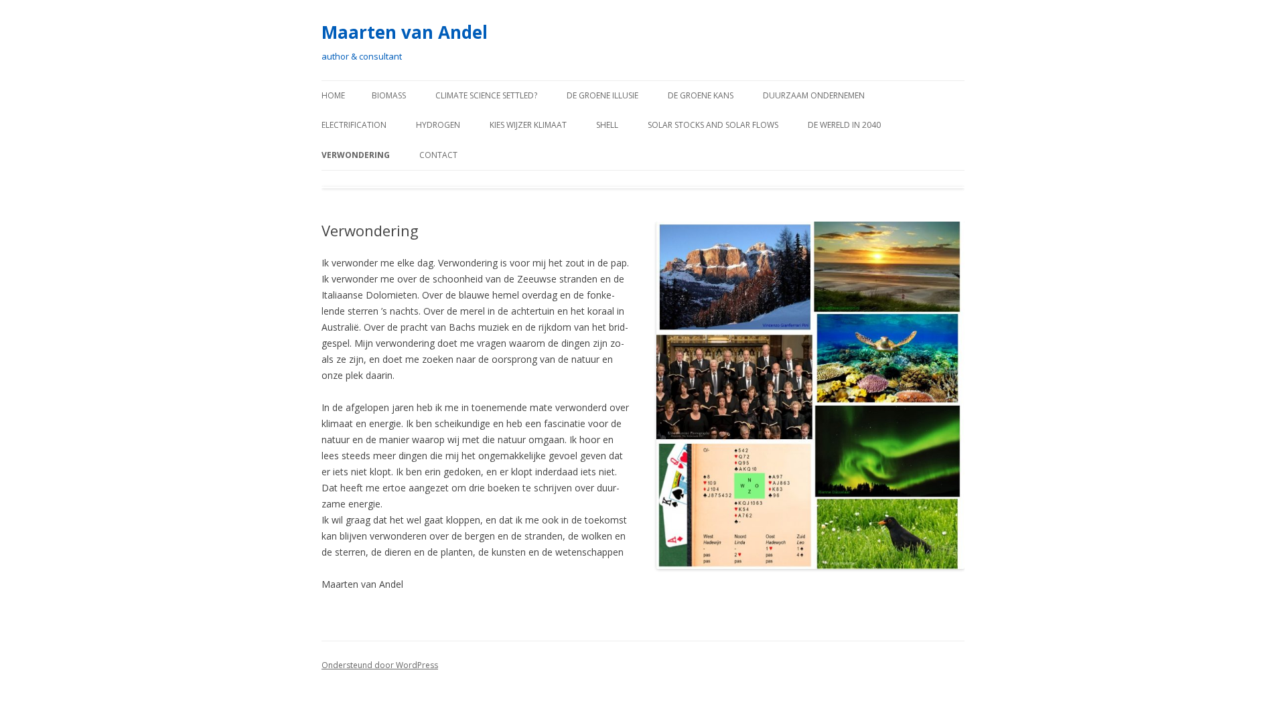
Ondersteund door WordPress (380, 665)
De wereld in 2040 (844, 125)
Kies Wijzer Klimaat (528, 125)
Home (333, 95)
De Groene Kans (700, 95)
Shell (607, 125)
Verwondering (356, 155)
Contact (438, 155)
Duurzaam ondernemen (814, 95)
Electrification (354, 125)
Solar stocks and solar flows (713, 125)
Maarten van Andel (405, 32)
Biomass (389, 95)
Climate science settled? (486, 95)
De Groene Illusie (602, 95)
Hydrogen (438, 125)
